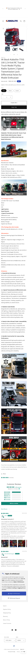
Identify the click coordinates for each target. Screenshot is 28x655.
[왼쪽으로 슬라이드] (10, 54)
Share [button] (4, 473)
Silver (10, 90)
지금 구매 (14, 107)
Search (5, 606)
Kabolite (9, 649)
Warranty (5, 616)
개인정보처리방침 (11, 651)
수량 (2, 94)
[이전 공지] (3, 8)
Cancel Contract (7, 623)
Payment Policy (7, 609)
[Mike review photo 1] (5, 543)
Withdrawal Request (15, 598)
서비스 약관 (19, 651)
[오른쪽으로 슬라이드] (17, 54)
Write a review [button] (14, 503)
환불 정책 (22, 649)
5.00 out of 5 (18, 487)
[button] (3, 21)
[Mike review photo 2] (13, 543)
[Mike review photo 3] (21, 543)
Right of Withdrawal (15, 593)
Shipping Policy (7, 613)
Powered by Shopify (15, 649)
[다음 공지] (25, 8)
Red (4, 90)
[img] (4, 513)
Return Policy (6, 620)
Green (17, 90)
